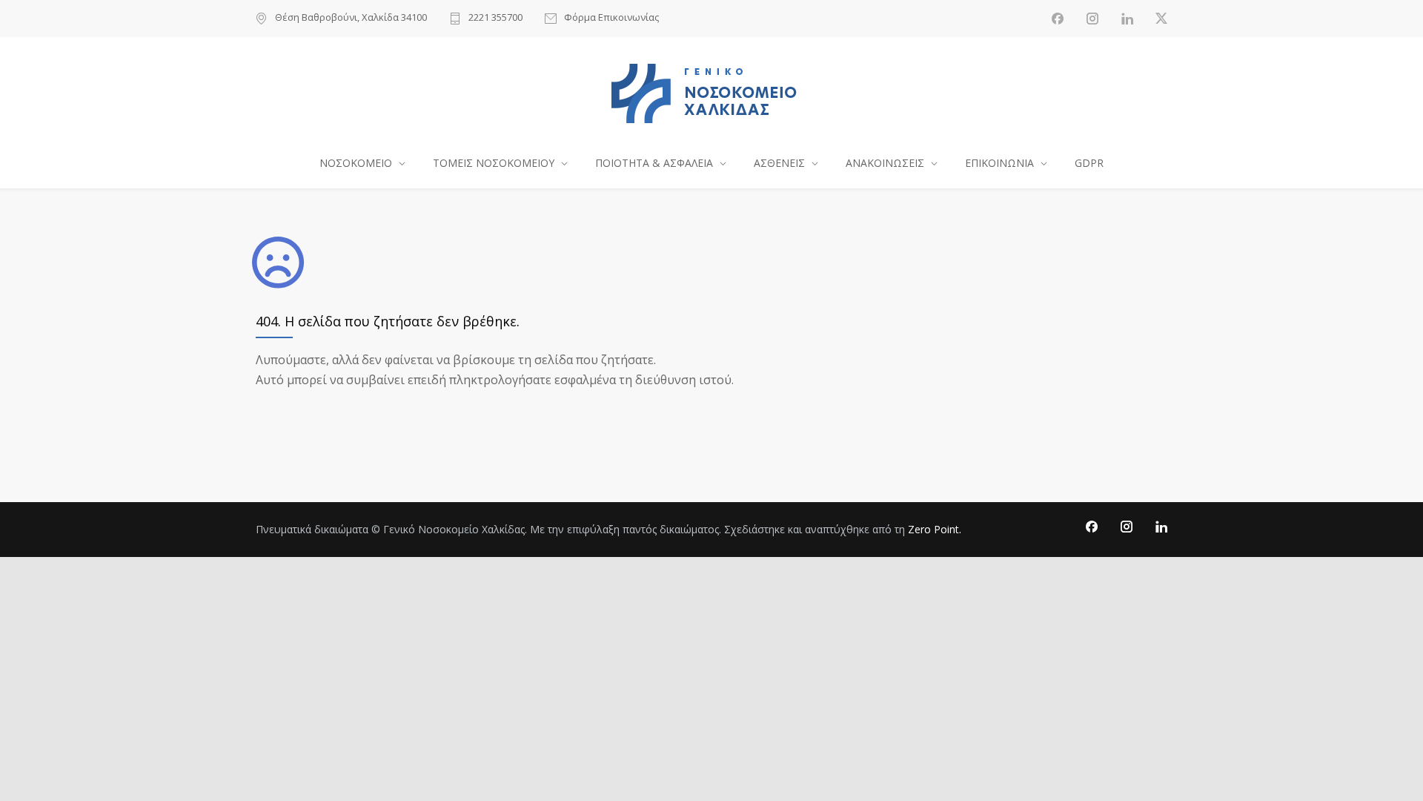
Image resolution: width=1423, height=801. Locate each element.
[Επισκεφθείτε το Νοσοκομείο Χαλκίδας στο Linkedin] (1127, 18)
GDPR (1089, 163)
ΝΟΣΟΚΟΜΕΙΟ (355, 163)
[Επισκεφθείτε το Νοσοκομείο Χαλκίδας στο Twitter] (1161, 18)
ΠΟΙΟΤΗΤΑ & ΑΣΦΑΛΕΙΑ (654, 163)
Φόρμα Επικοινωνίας (611, 18)
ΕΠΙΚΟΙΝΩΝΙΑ (999, 163)
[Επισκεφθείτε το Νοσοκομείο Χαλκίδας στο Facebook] (1058, 18)
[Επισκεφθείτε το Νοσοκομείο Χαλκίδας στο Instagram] (1092, 18)
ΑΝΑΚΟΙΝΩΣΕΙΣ (885, 163)
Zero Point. (934, 529)
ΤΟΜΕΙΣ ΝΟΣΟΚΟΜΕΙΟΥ (493, 163)
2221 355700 (495, 18)
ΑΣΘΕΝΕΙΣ (779, 163)
